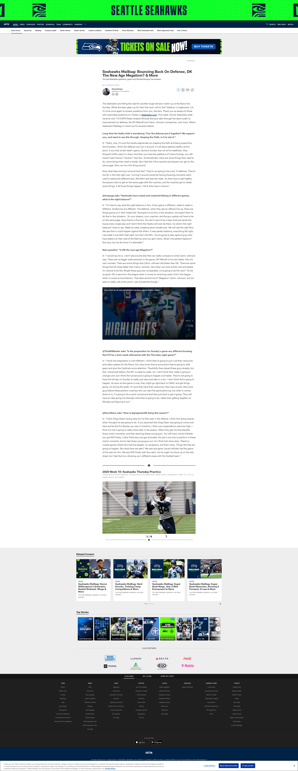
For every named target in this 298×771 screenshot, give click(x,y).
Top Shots (141, 698)
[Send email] (188, 91)
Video (116, 683)
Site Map (90, 729)
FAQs (211, 714)
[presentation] (221, 604)
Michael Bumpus (117, 89)
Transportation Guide (211, 691)
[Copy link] (192, 90)
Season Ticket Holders (237, 717)
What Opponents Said (90, 725)
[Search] (267, 24)
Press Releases (90, 710)
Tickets (237, 683)
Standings (63, 698)
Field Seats (236, 706)
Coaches (63, 695)
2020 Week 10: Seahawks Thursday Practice (131, 471)
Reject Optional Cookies (228, 765)
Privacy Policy (110, 768)
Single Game (237, 687)
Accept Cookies (248, 765)
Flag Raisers (141, 714)
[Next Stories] (218, 628)
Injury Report (63, 706)
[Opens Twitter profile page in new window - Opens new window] (113, 94)
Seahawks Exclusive (116, 702)
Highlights (116, 687)
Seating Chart (236, 710)
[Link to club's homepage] (6, 24)
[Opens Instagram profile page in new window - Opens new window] (116, 94)
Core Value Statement (63, 714)
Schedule (187, 683)
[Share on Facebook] (178, 91)
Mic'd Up (116, 698)
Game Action (141, 702)
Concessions (211, 702)
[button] (149, 313)
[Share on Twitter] (183, 91)
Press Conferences (116, 710)
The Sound (116, 691)
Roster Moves (90, 714)
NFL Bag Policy (211, 710)
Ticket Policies (236, 714)
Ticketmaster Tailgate (211, 698)
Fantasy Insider (90, 717)
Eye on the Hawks (141, 687)
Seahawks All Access (116, 695)
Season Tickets (236, 691)
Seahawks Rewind (164, 698)
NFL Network (116, 714)
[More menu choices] (85, 24)
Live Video (116, 717)
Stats (63, 702)
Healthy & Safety (211, 695)
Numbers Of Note (90, 702)
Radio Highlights (164, 687)
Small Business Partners (63, 717)
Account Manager (236, 725)
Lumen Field (211, 687)
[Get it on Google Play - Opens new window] (156, 743)
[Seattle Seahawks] (149, 753)
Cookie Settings (209, 765)
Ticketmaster (237, 721)
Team (63, 683)
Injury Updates (90, 695)
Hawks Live (164, 706)
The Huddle (164, 714)
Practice (141, 706)
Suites (237, 698)
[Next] (166, 536)
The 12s (141, 717)
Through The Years (141, 691)
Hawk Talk (164, 710)
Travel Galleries (141, 695)
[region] (149, 766)
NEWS (90, 683)
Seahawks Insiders (164, 695)
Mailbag (90, 706)
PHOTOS (141, 683)
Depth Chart (63, 691)
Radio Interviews (164, 691)
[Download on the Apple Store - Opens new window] (140, 742)
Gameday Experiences (211, 706)
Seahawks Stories (164, 702)
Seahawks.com (149, 114)
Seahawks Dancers (141, 710)
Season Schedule (187, 687)
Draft (89, 687)
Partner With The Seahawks (62, 721)
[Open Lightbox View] (149, 512)
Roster (63, 687)
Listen (164, 683)
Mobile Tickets (236, 695)
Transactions (63, 710)
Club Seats (236, 702)
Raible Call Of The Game (116, 706)
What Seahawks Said (90, 721)
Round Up (90, 691)
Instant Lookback (90, 698)
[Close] (294, 765)
